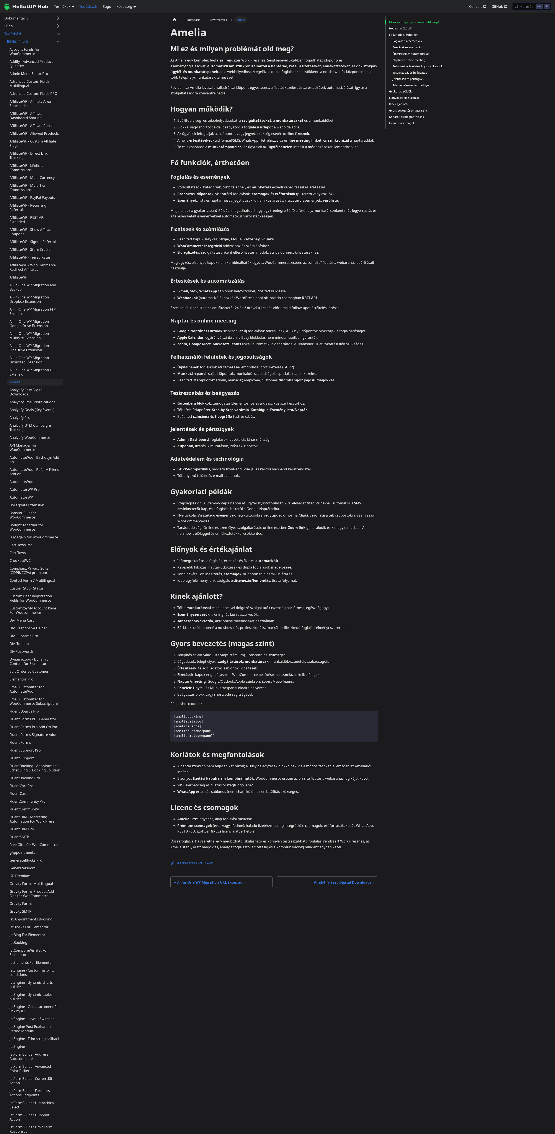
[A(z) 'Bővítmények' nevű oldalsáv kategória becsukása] (58, 41)
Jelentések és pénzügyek (408, 79)
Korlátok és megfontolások (406, 117)
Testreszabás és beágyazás (410, 73)
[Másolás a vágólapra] (372, 716)
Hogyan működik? (401, 28)
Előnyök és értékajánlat (404, 98)
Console (475, 6)
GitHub (497, 6)
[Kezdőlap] (174, 19)
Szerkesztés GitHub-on (194, 863)
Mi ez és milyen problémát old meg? (414, 22)
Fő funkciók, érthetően (403, 35)
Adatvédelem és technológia (411, 85)
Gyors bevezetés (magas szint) (408, 110)
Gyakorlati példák (400, 91)
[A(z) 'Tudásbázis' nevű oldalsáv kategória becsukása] (58, 33)
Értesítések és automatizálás (411, 54)
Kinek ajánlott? (398, 104)
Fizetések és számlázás (407, 47)
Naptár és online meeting (409, 60)
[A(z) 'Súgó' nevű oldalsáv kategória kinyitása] (58, 26)
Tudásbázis (88, 6)
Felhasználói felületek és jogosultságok (418, 66)
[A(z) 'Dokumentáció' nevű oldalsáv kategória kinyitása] (58, 18)
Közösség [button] (124, 6)
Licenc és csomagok (402, 123)
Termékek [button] (62, 6)
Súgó (107, 6)
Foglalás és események (407, 41)
